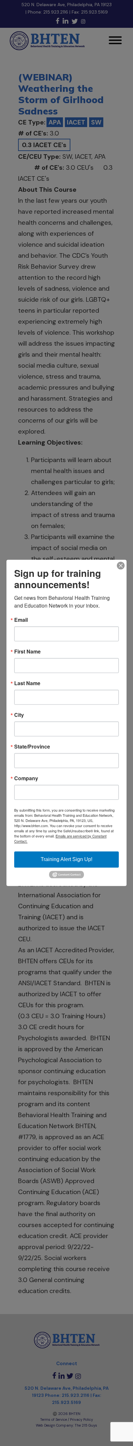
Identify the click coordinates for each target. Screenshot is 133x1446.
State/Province (32, 746)
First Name (27, 651)
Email (21, 619)
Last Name (27, 683)
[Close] (121, 565)
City (19, 715)
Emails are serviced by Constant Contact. (60, 838)
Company (26, 778)
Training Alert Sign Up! (66, 859)
